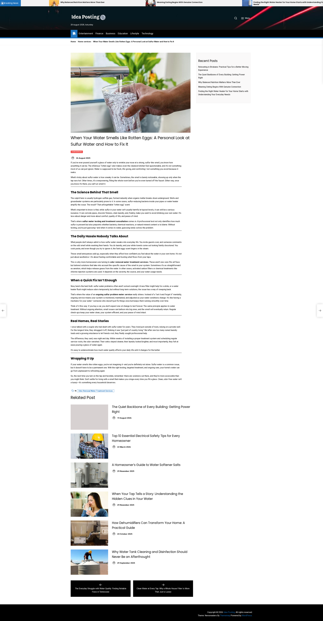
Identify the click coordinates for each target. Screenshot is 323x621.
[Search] (236, 18)
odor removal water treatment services (129, 262)
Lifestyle (134, 33)
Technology (147, 33)
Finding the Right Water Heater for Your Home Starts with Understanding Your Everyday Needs (217, 3)
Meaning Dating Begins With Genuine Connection (103, 2)
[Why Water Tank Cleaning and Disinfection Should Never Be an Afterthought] (89, 562)
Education (123, 33)
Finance (99, 33)
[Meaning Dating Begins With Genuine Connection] (74, 3)
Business (110, 33)
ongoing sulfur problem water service (114, 294)
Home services (77, 151)
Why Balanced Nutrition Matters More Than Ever (219, 82)
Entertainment (86, 33)
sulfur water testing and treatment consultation (105, 221)
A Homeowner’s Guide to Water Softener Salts (146, 465)
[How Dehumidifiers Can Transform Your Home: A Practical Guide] (89, 533)
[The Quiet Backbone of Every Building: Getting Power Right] (89, 417)
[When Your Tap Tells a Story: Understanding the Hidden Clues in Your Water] (89, 504)
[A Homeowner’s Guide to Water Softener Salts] (89, 475)
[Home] (74, 33)
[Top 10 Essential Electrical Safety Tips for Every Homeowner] (89, 446)
